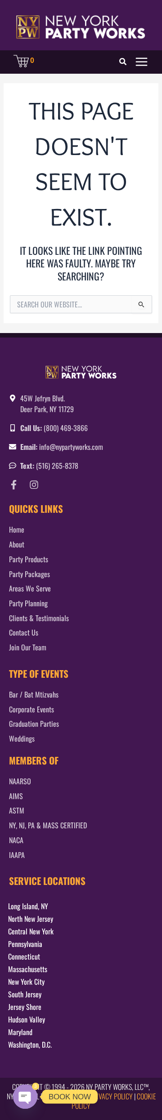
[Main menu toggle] (141, 61)
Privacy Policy (111, 1096)
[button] (123, 62)
